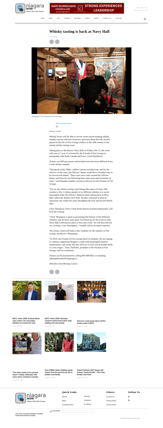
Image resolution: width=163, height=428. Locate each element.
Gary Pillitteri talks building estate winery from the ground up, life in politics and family (59, 372)
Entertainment (67, 404)
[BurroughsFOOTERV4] (87, 8)
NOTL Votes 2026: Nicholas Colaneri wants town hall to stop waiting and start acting (58, 321)
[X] (129, 400)
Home (64, 396)
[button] (145, 19)
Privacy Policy (111, 400)
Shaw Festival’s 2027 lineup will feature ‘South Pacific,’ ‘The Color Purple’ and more (91, 372)
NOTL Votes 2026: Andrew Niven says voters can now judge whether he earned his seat (26, 321)
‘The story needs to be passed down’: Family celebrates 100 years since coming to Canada (25, 375)
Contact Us (110, 396)
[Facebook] (129, 397)
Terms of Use (111, 404)
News (64, 400)
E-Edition (87, 404)
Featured (87, 400)
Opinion (87, 396)
